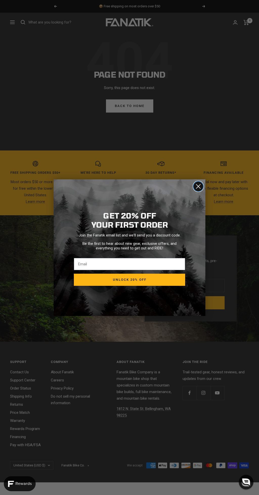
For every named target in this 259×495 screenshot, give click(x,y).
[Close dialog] (198, 186)
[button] (246, 482)
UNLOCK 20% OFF (129, 280)
